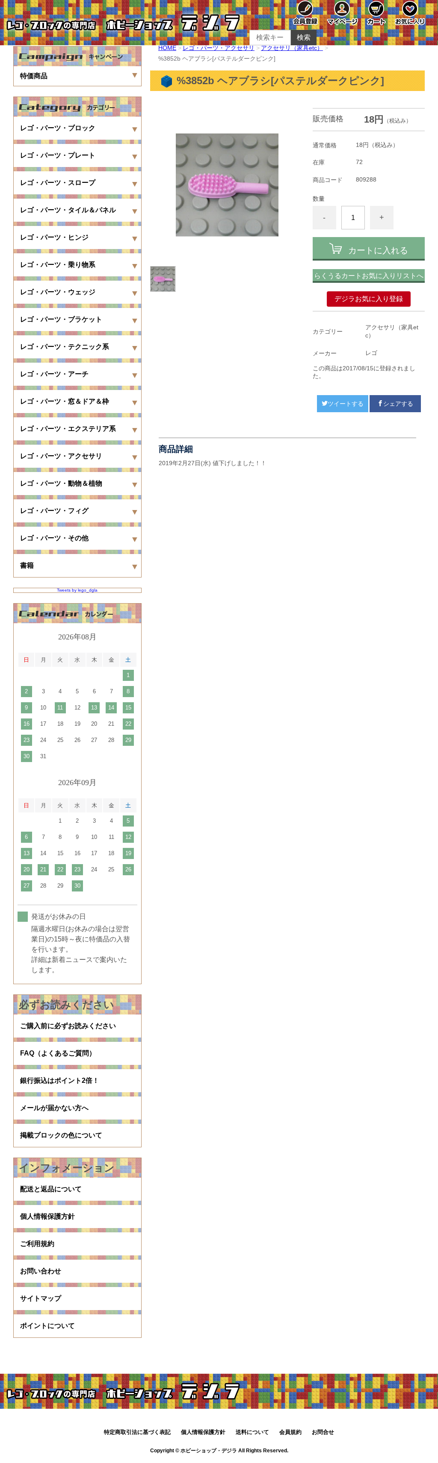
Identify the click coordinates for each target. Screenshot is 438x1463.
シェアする (398, 403)
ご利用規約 (37, 1243)
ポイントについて (47, 1325)
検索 (304, 37)
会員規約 (290, 1432)
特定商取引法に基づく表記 (137, 1432)
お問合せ (323, 1432)
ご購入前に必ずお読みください (68, 1025)
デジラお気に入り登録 (368, 298)
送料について (252, 1432)
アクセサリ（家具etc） (292, 47)
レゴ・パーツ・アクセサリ (219, 47)
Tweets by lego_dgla (77, 590)
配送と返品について (51, 1189)
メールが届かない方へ (54, 1107)
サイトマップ (40, 1298)
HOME (167, 47)
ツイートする (346, 403)
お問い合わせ (40, 1271)
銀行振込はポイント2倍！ (59, 1080)
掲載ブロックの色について (61, 1135)
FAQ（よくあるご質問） (58, 1053)
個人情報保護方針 (47, 1216)
